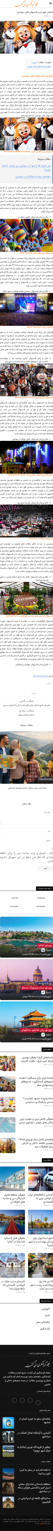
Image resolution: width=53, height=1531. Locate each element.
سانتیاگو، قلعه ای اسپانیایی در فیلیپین (34, 1500)
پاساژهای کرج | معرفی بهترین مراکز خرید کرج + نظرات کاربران (37, 1059)
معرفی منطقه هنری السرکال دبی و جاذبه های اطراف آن (14, 1198)
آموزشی (45, 1309)
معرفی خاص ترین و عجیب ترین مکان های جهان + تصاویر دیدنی (36, 1120)
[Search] (2, 3)
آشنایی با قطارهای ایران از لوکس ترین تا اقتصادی (40, 1198)
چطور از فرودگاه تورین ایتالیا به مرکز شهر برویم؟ (33, 1449)
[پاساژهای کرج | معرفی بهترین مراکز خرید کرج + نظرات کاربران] (7, 1063)
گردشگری (45, 1329)
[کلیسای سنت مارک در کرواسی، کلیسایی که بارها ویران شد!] (12, 1265)
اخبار (47, 1315)
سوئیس (48, 683)
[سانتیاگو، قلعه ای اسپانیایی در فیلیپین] (8, 1502)
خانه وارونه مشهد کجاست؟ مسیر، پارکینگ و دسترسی (38, 1100)
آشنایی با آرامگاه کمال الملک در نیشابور (33, 1434)
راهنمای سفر (43, 1322)
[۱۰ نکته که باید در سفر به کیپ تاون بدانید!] (8, 1474)
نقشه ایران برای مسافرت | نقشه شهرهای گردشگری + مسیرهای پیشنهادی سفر (36, 1081)
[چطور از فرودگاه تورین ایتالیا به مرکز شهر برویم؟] (8, 1451)
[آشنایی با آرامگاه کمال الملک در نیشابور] (8, 1437)
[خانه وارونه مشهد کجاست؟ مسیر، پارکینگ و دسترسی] (7, 1104)
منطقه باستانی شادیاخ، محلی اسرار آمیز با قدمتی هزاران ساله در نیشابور (34, 1487)
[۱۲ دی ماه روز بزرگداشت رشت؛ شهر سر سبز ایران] (40, 1265)
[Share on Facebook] (22, 693)
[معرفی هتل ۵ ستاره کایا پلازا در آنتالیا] (12, 1222)
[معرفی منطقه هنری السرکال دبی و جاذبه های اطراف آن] (12, 1178)
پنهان (34, 62)
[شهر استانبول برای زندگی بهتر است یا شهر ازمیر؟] (40, 1222)
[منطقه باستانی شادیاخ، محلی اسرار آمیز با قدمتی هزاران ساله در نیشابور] (8, 1488)
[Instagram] (22, 1403)
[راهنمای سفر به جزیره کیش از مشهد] (8, 1423)
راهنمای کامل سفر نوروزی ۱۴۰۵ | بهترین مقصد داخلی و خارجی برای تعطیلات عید (36, 1143)
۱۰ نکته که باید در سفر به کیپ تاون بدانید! (34, 1471)
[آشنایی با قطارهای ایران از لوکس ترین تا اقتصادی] (40, 1178)
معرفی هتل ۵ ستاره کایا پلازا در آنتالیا (14, 1240)
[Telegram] (15, 1403)
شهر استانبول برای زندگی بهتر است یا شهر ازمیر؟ (40, 1241)
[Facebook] (38, 1403)
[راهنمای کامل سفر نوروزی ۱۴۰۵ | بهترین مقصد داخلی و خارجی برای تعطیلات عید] (7, 1145)
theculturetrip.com (40, 676)
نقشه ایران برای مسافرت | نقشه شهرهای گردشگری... (26, 788)
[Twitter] (30, 1403)
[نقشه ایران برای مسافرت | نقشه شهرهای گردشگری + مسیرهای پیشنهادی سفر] (26, 757)
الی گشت (43, 1523)
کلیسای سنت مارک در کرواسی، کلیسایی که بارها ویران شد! (13, 1285)
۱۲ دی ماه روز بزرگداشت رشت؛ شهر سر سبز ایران (41, 1285)
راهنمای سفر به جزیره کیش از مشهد (34, 1420)
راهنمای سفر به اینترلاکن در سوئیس (33, 176)
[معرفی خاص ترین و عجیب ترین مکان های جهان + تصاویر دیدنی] (7, 1125)
